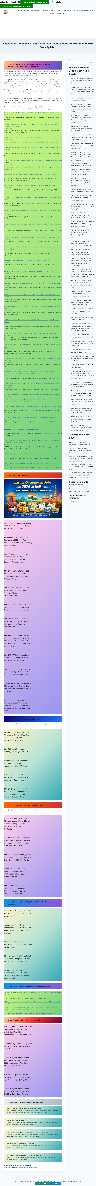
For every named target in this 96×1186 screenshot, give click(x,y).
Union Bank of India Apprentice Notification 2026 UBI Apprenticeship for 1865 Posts (16, 763)
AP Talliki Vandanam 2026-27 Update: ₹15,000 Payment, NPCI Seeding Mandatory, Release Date (82, 224)
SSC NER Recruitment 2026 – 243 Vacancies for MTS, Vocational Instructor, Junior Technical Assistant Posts (17, 623)
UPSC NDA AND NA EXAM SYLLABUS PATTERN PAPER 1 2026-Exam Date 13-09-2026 (82, 358)
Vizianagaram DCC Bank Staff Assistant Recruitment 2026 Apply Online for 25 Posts (29, 174)
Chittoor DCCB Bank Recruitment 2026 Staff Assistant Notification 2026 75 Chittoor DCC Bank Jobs (81, 163)
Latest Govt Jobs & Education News (25, 1167)
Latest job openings (10, 810)
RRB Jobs (52, 10)
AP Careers (44, 10)
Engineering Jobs (78, 10)
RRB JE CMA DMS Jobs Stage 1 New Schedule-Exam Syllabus (23, 138)
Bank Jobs (51, 13)
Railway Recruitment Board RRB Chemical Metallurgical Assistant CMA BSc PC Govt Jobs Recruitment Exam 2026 (16, 736)
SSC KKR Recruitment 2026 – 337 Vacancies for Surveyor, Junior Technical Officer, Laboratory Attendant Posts (17, 592)
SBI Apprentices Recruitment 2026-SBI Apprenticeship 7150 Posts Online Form (82, 402)
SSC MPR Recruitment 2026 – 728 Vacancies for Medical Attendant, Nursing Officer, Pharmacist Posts (17, 607)
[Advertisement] (48, 26)
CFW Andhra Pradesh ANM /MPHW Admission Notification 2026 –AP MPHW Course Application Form (81, 252)
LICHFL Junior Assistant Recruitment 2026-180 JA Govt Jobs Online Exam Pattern (16, 777)
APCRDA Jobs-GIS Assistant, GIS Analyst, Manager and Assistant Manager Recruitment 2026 (32, 406)
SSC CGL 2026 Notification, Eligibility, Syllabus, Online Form (22, 429)
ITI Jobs (59, 10)
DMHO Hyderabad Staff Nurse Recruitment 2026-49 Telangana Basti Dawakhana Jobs (80, 451)
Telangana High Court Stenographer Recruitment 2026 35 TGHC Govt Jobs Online (18, 1046)
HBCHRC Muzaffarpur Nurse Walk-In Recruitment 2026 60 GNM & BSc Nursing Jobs (29, 417)
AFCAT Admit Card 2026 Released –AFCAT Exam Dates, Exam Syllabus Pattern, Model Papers (82, 384)
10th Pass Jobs (28, 10)
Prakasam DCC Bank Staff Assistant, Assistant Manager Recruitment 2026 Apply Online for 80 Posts (82, 146)
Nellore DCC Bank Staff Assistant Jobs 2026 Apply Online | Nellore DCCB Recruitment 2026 (32, 237)
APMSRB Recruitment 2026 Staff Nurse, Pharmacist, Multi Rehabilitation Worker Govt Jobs (31, 394)
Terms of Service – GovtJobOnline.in (80, 489)
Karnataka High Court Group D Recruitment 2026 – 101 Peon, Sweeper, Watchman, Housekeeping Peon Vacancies (18, 541)
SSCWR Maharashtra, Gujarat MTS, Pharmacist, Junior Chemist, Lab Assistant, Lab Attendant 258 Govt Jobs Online (17, 687)
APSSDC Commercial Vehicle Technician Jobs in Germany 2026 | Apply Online (27, 998)
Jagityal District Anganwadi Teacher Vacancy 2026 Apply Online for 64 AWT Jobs (81, 467)
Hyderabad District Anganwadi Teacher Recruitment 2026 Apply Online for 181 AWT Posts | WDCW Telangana (81, 475)
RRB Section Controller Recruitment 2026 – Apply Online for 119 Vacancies (26, 260)
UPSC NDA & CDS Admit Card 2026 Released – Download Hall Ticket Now (26, 454)
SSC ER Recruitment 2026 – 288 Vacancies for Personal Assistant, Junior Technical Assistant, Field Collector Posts (17, 575)
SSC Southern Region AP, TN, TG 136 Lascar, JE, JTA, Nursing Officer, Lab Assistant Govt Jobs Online (18, 672)
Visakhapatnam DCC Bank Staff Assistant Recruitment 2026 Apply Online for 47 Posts (30, 185)
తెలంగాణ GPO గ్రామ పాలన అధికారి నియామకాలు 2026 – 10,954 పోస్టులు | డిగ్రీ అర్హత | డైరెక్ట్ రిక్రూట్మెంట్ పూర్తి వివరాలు (18, 1077)
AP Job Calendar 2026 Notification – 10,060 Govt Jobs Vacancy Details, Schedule (29, 113)
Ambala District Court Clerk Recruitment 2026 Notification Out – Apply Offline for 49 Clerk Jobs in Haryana (18, 929)
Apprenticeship (88, 10)
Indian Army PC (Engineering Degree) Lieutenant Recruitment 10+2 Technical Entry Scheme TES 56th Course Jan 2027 (17, 873)
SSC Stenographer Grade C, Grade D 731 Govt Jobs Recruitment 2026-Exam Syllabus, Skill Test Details (18, 857)
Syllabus (36, 10)
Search (71, 60)
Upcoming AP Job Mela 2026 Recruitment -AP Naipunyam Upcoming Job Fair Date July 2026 (32, 333)
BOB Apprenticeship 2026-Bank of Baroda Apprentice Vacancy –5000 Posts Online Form (81, 410)
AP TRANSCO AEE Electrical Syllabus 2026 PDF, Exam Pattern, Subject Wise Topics (82, 419)
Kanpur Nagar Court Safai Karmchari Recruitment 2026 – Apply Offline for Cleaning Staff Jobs (18, 913)
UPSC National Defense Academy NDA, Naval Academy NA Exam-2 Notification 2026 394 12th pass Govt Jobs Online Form (17, 842)
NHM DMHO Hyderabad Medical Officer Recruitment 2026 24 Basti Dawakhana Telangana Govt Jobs (81, 459)
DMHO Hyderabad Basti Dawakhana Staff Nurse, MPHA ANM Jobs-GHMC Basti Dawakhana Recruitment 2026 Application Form (18, 1031)
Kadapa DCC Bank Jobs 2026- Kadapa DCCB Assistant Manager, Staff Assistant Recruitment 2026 (81, 155)
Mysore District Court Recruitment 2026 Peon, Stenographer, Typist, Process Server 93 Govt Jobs (17, 525)
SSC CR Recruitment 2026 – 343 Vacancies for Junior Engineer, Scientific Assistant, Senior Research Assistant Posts (16, 558)
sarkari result (60, 13)
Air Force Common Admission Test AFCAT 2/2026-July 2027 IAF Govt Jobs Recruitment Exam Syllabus (81, 393)
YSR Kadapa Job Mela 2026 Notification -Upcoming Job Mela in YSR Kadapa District (81, 428)
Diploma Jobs (67, 10)
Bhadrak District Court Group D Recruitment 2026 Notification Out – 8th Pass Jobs (18, 944)
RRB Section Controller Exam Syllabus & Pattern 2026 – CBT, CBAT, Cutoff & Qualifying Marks (32, 283)
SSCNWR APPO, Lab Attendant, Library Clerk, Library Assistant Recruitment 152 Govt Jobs (16, 657)
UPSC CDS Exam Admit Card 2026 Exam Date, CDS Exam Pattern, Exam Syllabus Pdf (30, 463)
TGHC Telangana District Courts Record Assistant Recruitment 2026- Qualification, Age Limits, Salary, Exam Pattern (16, 1062)
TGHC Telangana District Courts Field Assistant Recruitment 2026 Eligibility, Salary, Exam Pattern (17, 1091)
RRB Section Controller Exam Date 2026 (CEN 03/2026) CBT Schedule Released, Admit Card (32, 272)
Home (20, 10)
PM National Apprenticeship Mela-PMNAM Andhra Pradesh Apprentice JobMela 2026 (30, 1013)
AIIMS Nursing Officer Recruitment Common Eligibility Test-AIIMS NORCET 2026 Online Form (32, 295)
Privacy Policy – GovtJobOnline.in (79, 491)
